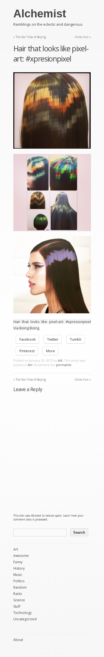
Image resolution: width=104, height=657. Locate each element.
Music (17, 574)
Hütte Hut (83, 37)
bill (60, 360)
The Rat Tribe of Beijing (29, 37)
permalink (63, 365)
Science (19, 600)
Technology (22, 612)
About (18, 639)
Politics (18, 581)
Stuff (16, 606)
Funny (17, 562)
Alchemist (39, 13)
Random (20, 587)
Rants (17, 593)
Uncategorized (25, 619)
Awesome (21, 555)
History (19, 568)
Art (30, 365)
